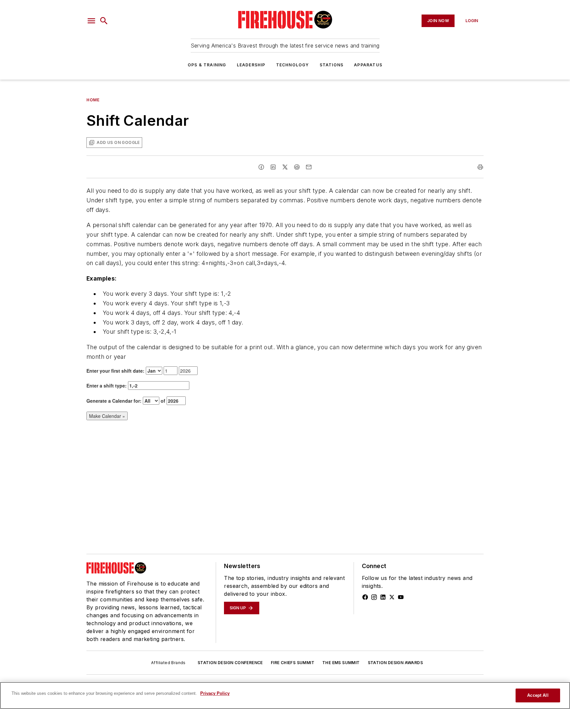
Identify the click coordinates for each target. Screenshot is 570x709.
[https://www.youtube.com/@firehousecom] (400, 597)
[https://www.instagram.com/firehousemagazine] (374, 597)
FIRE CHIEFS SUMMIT (292, 662)
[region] (285, 695)
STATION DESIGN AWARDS (395, 662)
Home (92, 99)
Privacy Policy (215, 693)
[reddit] (297, 167)
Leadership (251, 64)
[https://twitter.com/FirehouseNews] (392, 597)
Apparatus (368, 64)
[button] (91, 21)
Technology (292, 64)
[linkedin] (273, 167)
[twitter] (285, 167)
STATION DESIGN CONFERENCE (230, 662)
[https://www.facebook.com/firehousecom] (365, 597)
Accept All (537, 695)
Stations (332, 64)
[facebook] (261, 167)
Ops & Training (207, 64)
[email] (308, 167)
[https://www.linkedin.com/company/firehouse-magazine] (383, 597)
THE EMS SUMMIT (341, 662)
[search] (104, 21)
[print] (480, 167)
